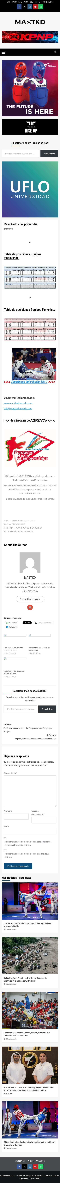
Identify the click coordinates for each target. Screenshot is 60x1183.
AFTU (37, 2)
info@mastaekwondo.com (18, 408)
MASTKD (9, 229)
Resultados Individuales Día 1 (29, 381)
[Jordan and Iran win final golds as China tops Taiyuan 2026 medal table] (30, 901)
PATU (14, 2)
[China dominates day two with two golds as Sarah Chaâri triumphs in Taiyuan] (30, 1119)
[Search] (55, 51)
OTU (31, 2)
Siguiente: (35, 737)
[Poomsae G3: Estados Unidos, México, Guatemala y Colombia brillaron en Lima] (30, 1010)
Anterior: (28, 728)
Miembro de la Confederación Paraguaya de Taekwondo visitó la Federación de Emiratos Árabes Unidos (28, 1089)
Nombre (8, 810)
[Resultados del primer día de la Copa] (15, 640)
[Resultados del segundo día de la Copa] (15, 663)
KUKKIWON (47, 2)
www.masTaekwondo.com (18, 403)
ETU (20, 2)
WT (8, 2)
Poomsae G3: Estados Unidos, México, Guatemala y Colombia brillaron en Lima (27, 1034)
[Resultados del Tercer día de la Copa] (40, 640)
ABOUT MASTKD (36, 1160)
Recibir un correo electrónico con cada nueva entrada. (27, 855)
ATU (26, 2)
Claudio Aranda (11, 929)
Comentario (10, 773)
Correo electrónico (37, 812)
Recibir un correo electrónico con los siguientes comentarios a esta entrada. (28, 843)
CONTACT (20, 1160)
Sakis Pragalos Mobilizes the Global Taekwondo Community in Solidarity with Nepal (25, 979)
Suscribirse (47, 709)
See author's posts (30, 598)
